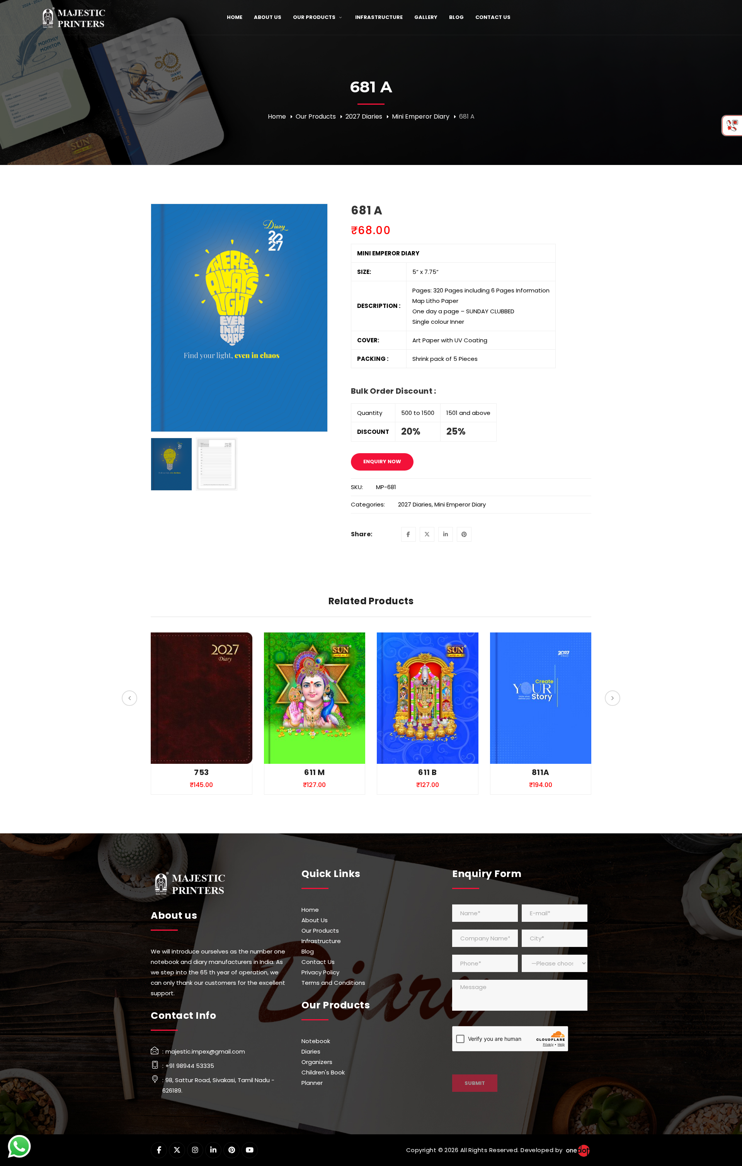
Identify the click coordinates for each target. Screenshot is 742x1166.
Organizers (316, 1062)
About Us (314, 920)
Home (277, 116)
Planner (312, 1083)
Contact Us (318, 962)
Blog (307, 951)
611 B (427, 772)
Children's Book (323, 1072)
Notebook (315, 1041)
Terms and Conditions (333, 983)
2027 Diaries (363, 116)
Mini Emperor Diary (420, 116)
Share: (362, 534)
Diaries (310, 1051)
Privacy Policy (320, 972)
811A (541, 772)
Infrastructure (321, 941)
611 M (314, 772)
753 (201, 772)
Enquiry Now (382, 461)
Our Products (316, 116)
